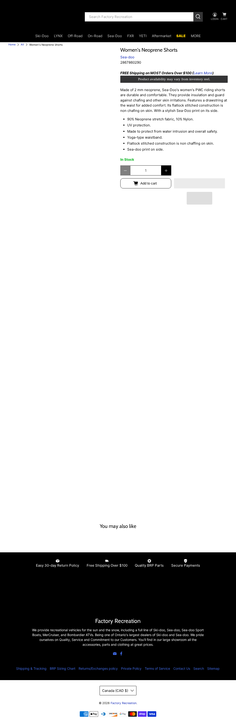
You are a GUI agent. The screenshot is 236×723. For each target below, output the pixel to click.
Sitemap (213, 668)
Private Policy (131, 668)
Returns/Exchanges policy (98, 668)
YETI (143, 36)
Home (12, 44)
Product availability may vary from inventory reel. (174, 79)
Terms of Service (157, 668)
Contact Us (181, 668)
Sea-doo (127, 57)
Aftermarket (161, 36)
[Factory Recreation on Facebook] (121, 654)
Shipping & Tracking (31, 668)
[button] (199, 183)
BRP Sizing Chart (62, 668)
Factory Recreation (123, 703)
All (22, 44)
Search (198, 668)
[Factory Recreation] (43, 16)
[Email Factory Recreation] (115, 654)
